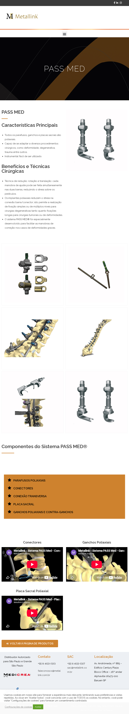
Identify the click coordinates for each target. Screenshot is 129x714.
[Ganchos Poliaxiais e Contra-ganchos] (9, 511)
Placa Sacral (23, 504)
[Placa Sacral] (9, 503)
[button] (64, 34)
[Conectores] (9, 487)
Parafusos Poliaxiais (29, 480)
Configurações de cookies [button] (18, 706)
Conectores (23, 488)
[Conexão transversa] (9, 495)
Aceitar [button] (38, 707)
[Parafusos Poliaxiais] (9, 480)
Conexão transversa (30, 496)
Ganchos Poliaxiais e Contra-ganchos (43, 512)
